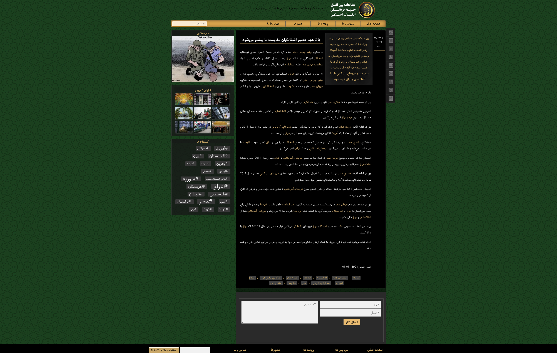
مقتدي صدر (354, 142)
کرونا (206, 209)
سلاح (337, 102)
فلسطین (217, 194)
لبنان (194, 194)
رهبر (308, 52)
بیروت (204, 164)
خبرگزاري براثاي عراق (271, 278)
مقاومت (318, 64)
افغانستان (337, 210)
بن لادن (296, 210)
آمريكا (334, 133)
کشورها (298, 23)
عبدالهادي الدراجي (321, 283)
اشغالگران (289, 64)
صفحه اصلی (373, 23)
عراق (288, 58)
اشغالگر (317, 58)
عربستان (195, 186)
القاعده (286, 204)
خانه (320, 8)
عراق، (290, 73)
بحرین (220, 163)
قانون (330, 102)
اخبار (312, 8)
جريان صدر (298, 52)
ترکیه (189, 163)
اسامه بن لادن (340, 278)
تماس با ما (273, 23)
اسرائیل (201, 148)
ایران (196, 156)
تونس (222, 171)
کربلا (222, 209)
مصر (204, 201)
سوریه (189, 178)
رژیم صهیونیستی (216, 178)
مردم (349, 117)
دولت (347, 126)
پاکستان (183, 201)
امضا (340, 226)
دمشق (206, 171)
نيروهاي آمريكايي (281, 126)
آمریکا (220, 148)
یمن (192, 209)
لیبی (223, 201)
